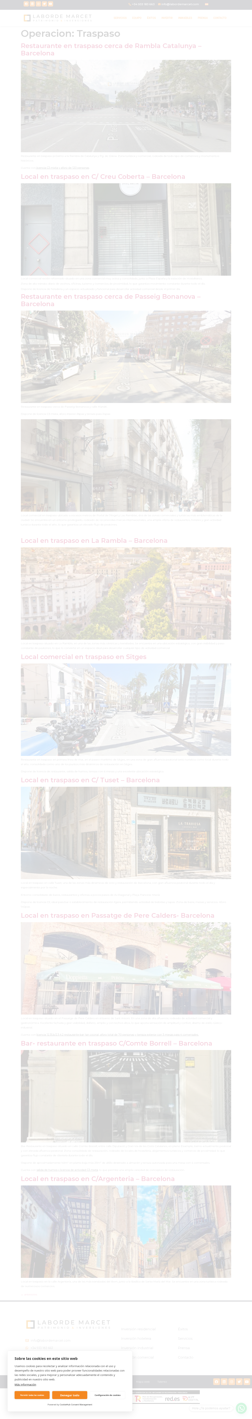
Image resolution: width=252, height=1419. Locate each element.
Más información (25, 1384)
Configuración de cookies (107, 1395)
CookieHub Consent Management (76, 1404)
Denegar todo (69, 1395)
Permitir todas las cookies (32, 1395)
